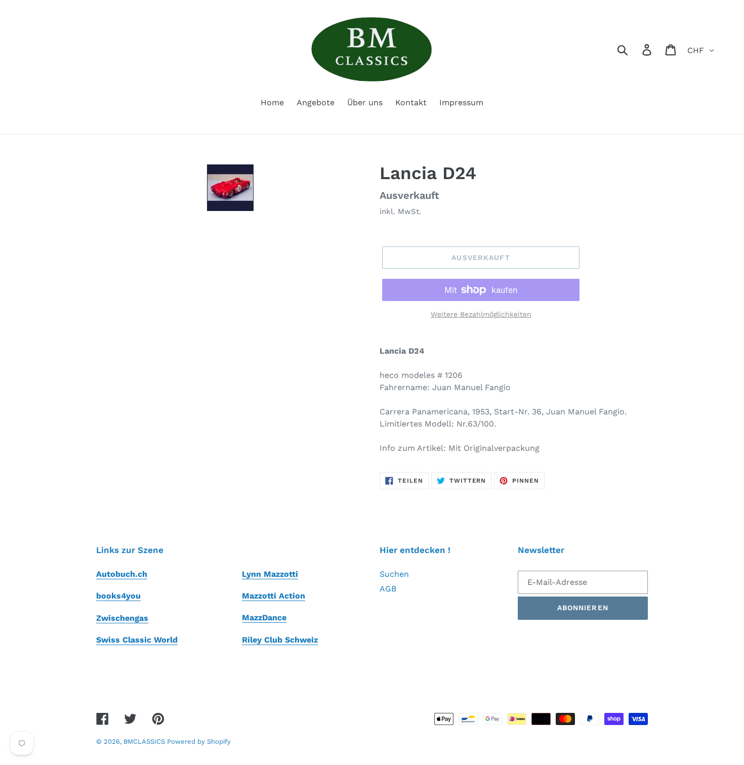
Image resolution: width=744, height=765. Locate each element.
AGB (388, 588)
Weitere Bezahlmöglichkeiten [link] (481, 314)
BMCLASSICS (145, 741)
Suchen (394, 574)
